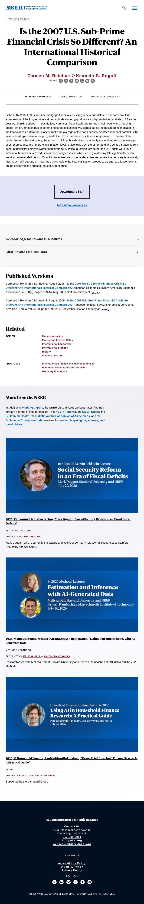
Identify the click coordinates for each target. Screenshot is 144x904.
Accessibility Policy (72, 863)
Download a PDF (72, 192)
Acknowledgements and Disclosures (34, 239)
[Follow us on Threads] (75, 882)
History (46, 351)
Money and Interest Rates (57, 340)
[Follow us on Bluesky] (68, 882)
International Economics (56, 343)
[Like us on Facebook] (82, 882)
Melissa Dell (32, 656)
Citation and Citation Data (26, 252)
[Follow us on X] (54, 882)
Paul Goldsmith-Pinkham (38, 775)
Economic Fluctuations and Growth (63, 367)
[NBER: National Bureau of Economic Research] (29, 8)
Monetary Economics (54, 371)
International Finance (55, 347)
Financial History (52, 355)
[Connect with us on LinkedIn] (61, 882)
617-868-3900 (72, 837)
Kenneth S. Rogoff (96, 75)
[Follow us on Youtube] (89, 882)
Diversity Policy (72, 866)
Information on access (72, 205)
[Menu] (134, 8)
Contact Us (72, 826)
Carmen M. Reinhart (49, 75)
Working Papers (18, 18)
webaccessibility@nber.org (72, 844)
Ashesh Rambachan (57, 656)
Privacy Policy (72, 870)
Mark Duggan (31, 536)
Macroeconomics (52, 336)
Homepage (72, 855)
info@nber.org (72, 840)
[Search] (124, 8)
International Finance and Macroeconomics (68, 363)
